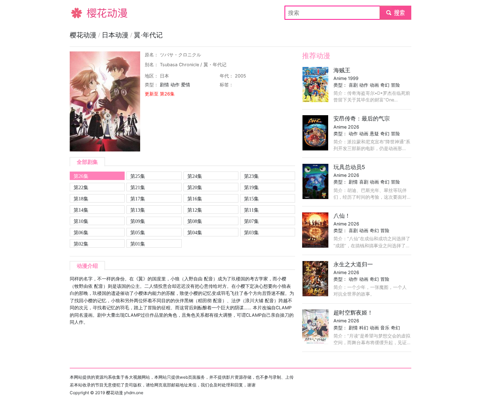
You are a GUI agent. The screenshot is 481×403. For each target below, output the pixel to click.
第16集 (194, 199)
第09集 (137, 221)
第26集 (81, 176)
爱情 (185, 84)
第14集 (81, 210)
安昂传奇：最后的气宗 (361, 118)
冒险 (395, 85)
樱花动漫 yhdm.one (124, 392)
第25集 (137, 176)
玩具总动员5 (349, 166)
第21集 (137, 187)
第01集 (137, 244)
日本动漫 (116, 35)
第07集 (251, 221)
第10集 (81, 221)
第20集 (194, 187)
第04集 (194, 232)
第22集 (81, 187)
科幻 (363, 327)
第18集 (81, 199)
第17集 (137, 199)
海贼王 (341, 70)
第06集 (81, 232)
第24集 (194, 176)
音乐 (384, 327)
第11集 (251, 210)
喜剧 (353, 85)
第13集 (137, 210)
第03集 (251, 232)
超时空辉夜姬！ (353, 312)
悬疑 (374, 133)
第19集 (251, 187)
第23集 (251, 176)
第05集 (137, 232)
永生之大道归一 (353, 264)
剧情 (164, 84)
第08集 (194, 221)
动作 (175, 84)
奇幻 (384, 85)
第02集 (81, 244)
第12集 (194, 210)
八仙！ (341, 215)
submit (396, 12)
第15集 (251, 199)
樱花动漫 (81, 12)
